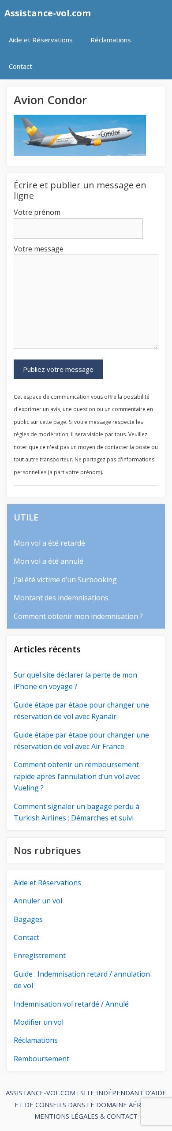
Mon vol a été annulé (48, 561)
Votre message (39, 249)
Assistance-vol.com (47, 13)
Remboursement (41, 1059)
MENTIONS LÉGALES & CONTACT (86, 1116)
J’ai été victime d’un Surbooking (65, 579)
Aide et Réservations (41, 39)
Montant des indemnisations (61, 598)
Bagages (28, 919)
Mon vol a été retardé (49, 543)
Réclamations (110, 39)
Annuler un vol (38, 901)
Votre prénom (37, 212)
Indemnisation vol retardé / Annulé (71, 1004)
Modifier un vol (39, 1022)
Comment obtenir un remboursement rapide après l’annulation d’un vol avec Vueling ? (77, 776)
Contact (20, 66)
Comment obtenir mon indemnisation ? (78, 616)
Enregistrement (40, 955)
